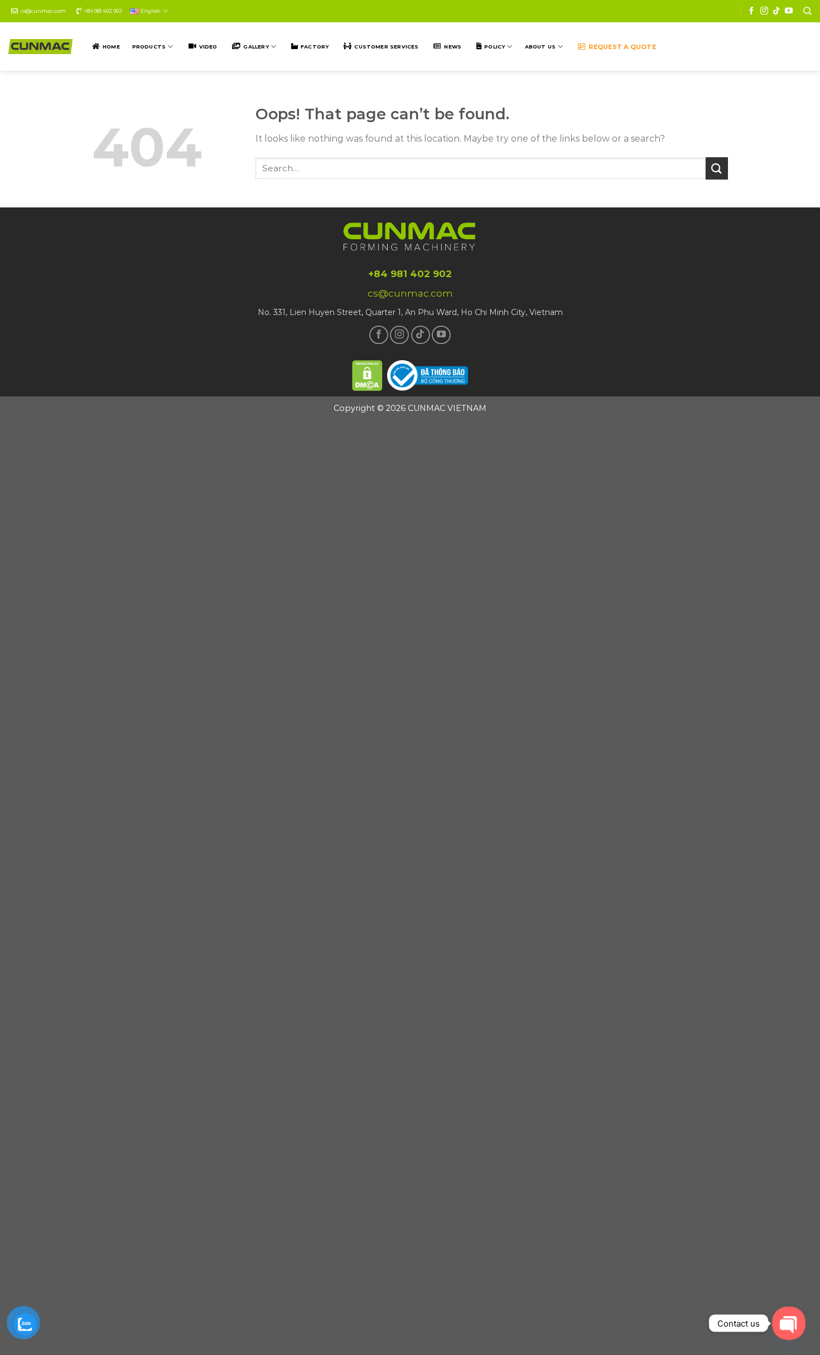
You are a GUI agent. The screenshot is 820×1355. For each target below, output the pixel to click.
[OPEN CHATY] (789, 1323)
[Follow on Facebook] (751, 11)
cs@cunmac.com (43, 11)
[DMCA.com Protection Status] (367, 374)
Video (208, 46)
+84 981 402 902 (103, 11)
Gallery (255, 46)
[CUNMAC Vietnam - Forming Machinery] (40, 46)
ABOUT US (540, 46)
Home (111, 46)
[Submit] (717, 168)
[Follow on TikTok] (776, 11)
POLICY (494, 46)
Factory (315, 46)
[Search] (807, 11)
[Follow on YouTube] (789, 11)
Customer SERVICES (386, 46)
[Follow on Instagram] (764, 11)
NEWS (452, 46)
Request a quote (622, 47)
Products (149, 46)
